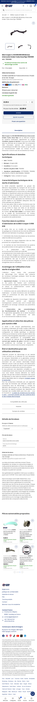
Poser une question (18, 121)
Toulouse (17, 678)
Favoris (25, 700)
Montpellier (32, 678)
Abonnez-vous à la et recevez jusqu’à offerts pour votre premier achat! (18, 1)
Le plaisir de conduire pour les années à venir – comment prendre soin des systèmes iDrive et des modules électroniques (18, 394)
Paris (3, 678)
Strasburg (4, 681)
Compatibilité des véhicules (18, 402)
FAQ (3, 597)
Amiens (28, 689)
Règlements (5, 589)
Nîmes (29, 684)
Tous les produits (7, 599)
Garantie (18, 406)
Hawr (28, 681)
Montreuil (29, 691)
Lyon (12, 678)
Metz (9, 691)
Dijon (21, 684)
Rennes (19, 681)
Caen (14, 694)
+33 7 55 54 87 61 (9, 619)
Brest (14, 689)
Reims (23, 681)
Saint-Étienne (5, 684)
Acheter (18, 113)
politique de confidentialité (10, 592)
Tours (23, 689)
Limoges (18, 689)
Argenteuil (4, 694)
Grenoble (16, 684)
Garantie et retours (8, 594)
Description (18, 130)
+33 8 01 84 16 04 (9, 621)
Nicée (21, 678)
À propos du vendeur (18, 411)
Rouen (24, 691)
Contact (4, 602)
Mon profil (31, 700)
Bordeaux (10, 681)
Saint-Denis (13, 686)
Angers (25, 684)
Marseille (8, 678)
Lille (15, 681)
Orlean (20, 691)
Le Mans (19, 686)
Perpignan (4, 691)
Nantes (26, 678)
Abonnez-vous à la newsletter (11, 604)
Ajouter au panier (18, 117)
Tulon (11, 684)
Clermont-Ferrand (7, 689)
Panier (19, 699)
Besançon (14, 691)
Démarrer (5, 700)
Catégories (13, 700)
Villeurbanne (5, 686)
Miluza (10, 694)
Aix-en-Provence (26, 686)
